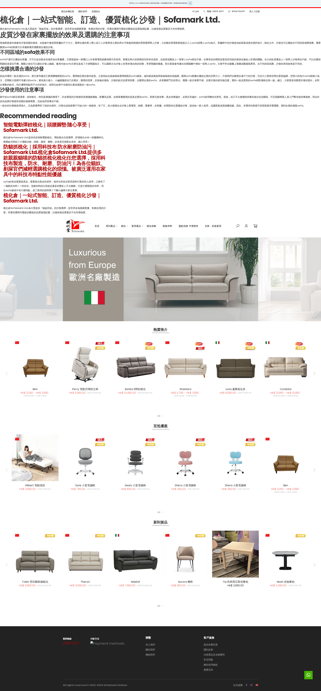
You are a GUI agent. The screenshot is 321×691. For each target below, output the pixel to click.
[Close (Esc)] (237, 289)
